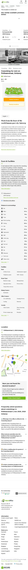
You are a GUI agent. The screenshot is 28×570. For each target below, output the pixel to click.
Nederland (4, 544)
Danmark (3, 532)
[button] (19, 19)
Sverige (3, 534)
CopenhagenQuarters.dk (21, 527)
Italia (15, 534)
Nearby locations (14, 104)
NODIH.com (18, 520)
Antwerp (3, 7)
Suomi (3, 539)
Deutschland (4, 541)
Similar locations (14, 99)
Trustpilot (3, 484)
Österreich (16, 536)
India (15, 551)
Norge (2, 536)
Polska (16, 544)
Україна (16, 541)
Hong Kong (17, 546)
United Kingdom (5, 551)
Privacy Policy (4, 561)
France (16, 532)
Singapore (17, 548)
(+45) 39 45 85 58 (5, 509)
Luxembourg (4, 548)
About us (3, 520)
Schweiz (16, 539)
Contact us (4, 527)
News (16, 518)
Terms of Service (14, 561)
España (3, 553)
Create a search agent (7, 518)
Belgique (3, 546)
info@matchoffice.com (6, 507)
